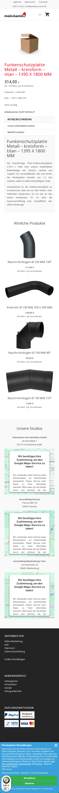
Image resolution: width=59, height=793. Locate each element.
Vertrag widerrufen (13, 691)
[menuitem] (17, 2)
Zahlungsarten (11, 681)
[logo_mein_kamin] (24, 14)
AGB (6, 644)
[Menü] (39, 14)
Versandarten (10, 684)
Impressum (9, 648)
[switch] (6, 788)
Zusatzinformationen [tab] (21, 125)
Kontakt (8, 687)
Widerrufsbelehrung (13, 641)
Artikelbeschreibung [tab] (19, 119)
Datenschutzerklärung (14, 651)
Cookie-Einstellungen (14, 659)
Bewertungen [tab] (15, 132)
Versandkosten (27, 86)
